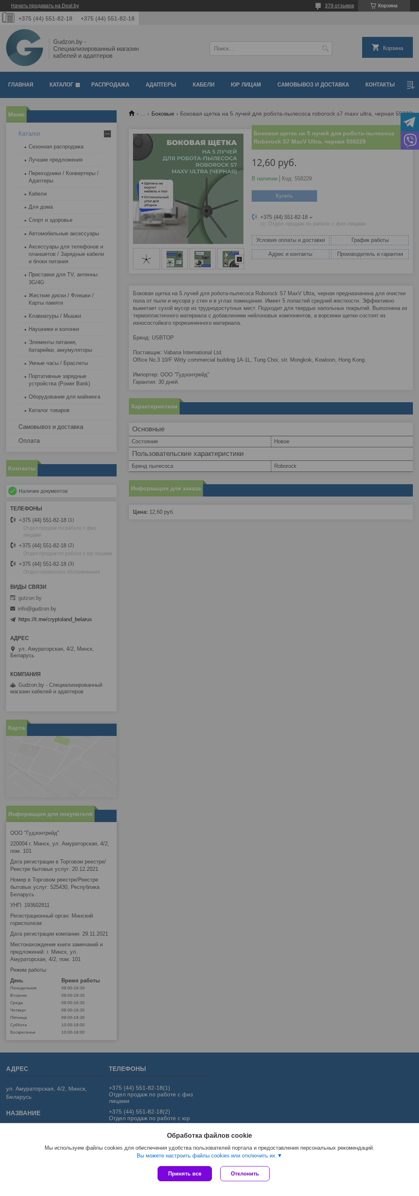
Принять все (184, 1174)
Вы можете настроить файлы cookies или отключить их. (207, 1156)
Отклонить (245, 1174)
